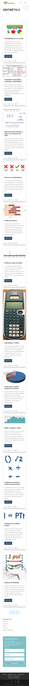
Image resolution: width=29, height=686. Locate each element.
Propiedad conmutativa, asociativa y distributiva (14, 85)
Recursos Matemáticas (8, 630)
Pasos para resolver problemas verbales (14, 390)
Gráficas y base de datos (14, 267)
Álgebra (4, 625)
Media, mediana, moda (14, 433)
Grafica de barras (14, 224)
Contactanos (21, 674)
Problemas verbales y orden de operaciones (14, 481)
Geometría (5, 628)
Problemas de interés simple (14, 530)
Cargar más (14, 612)
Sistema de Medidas (14, 579)
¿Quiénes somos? (12, 674)
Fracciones (5, 623)
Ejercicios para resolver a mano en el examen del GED (14, 133)
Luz (6, 61)
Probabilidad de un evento (14, 42)
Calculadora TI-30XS (14, 328)
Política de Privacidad (14, 677)
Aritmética (5, 621)
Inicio (4, 674)
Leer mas (8, 56)
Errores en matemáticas (14, 181)
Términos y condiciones (14, 676)
